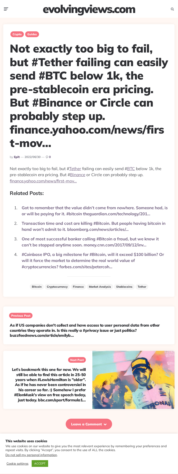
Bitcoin (37, 286)
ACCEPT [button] (40, 463)
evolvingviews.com (89, 9)
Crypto (17, 34)
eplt (17, 157)
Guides (32, 34)
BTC (131, 168)
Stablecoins (124, 286)
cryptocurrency (57, 286)
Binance (77, 174)
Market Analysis (100, 286)
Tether (75, 168)
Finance (78, 286)
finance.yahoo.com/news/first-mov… (43, 181)
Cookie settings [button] (17, 464)
